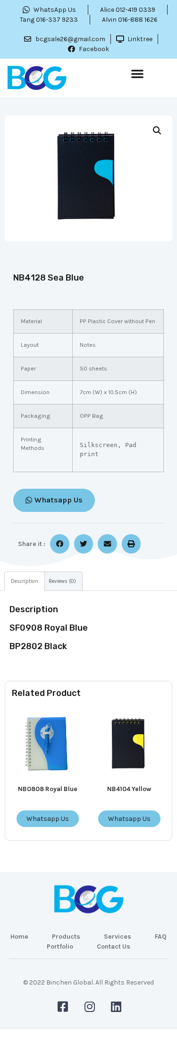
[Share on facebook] (59, 544)
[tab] (24, 581)
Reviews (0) (62, 581)
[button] (137, 73)
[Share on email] (107, 544)
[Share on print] (131, 544)
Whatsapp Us (47, 819)
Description (24, 581)
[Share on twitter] (83, 544)
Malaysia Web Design (88, 989)
